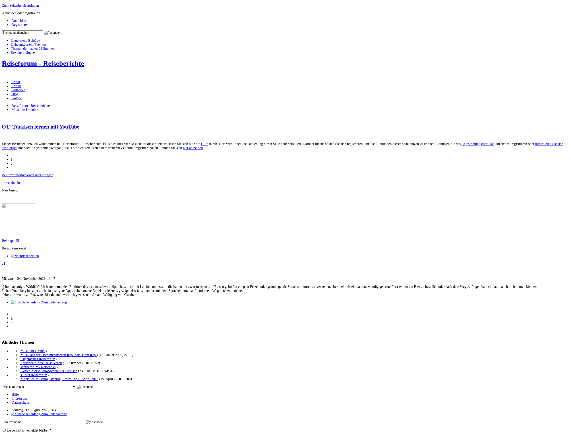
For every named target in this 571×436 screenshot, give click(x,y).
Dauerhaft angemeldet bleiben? (28, 430)
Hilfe (204, 144)
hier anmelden (193, 148)
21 (3, 263)
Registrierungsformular (477, 144)
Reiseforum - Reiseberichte (43, 63)
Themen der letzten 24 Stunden (33, 48)
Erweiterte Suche (23, 52)
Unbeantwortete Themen (28, 44)
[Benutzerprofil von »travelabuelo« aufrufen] (18, 233)
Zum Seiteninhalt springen (20, 5)
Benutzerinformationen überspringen (27, 175)
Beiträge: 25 (10, 241)
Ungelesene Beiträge (25, 40)
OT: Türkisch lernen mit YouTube (40, 127)
